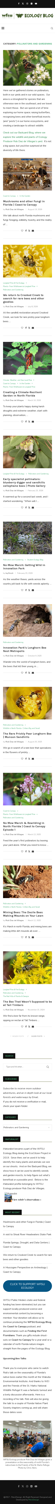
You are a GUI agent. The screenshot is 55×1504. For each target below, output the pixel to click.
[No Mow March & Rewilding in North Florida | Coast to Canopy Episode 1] (27, 789)
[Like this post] (22, 230)
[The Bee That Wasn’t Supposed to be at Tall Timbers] (27, 967)
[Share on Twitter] (29, 230)
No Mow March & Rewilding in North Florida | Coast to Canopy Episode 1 (24, 826)
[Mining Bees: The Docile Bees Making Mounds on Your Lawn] (27, 882)
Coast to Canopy (17, 1326)
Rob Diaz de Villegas (15, 209)
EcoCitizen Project (38, 1153)
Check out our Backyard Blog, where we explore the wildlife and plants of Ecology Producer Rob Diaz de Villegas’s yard (25, 137)
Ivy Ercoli (9, 573)
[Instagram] (27, 3)
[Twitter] (23, 3)
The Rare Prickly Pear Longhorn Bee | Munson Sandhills (27, 735)
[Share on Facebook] (26, 230)
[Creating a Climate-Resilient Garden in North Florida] (27, 358)
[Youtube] (36, 3)
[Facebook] (18, 3)
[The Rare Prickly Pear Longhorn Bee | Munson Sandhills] (27, 703)
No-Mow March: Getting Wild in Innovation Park (24, 566)
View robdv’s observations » (26, 1199)
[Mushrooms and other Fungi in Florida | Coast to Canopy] (27, 174)
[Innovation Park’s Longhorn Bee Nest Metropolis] (27, 620)
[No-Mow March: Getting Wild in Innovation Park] (27, 538)
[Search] (51, 28)
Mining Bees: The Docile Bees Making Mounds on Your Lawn (23, 914)
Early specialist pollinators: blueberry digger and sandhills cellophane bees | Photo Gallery (24, 482)
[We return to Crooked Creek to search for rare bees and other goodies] (27, 261)
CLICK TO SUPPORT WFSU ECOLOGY (27, 1286)
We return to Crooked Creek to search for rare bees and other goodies (23, 298)
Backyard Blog (39, 1166)
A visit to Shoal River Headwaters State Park (27, 1234)
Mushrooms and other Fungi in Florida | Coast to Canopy (24, 203)
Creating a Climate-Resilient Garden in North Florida (22, 394)
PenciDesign (33, 1499)
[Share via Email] (33, 230)
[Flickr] (31, 3)
